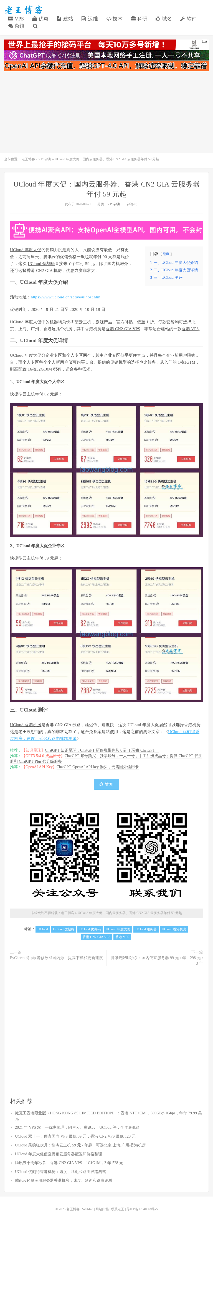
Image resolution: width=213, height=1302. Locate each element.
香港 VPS (190, 329)
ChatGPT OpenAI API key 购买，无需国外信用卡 (98, 767)
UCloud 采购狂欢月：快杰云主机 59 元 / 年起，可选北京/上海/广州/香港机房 (80, 1145)
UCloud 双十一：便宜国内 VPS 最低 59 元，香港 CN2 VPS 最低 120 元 (75, 1136)
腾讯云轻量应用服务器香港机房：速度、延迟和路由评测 (63, 1180)
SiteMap (87, 1209)
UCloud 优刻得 (41, 263)
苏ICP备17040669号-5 (142, 1209)
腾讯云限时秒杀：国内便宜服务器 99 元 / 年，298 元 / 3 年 (157, 960)
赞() (109, 784)
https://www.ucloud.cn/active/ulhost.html (66, 297)
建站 (67, 19)
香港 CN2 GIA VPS (123, 329)
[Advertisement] (106, 113)
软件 (191, 19)
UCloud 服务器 (146, 929)
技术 (117, 19)
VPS (18, 19)
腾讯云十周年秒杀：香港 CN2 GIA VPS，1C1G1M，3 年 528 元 (69, 1163)
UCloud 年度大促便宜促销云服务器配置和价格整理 (58, 1154)
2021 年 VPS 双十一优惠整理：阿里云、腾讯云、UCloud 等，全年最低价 (77, 1127)
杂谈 (19, 26)
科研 (141, 19)
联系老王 (117, 1209)
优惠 (43, 19)
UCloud (28, 282)
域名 (166, 19)
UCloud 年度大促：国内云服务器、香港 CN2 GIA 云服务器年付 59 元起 (130, 913)
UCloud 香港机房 (25, 725)
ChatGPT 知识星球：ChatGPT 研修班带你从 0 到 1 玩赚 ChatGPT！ (102, 750)
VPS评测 (44, 159)
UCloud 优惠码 (90, 929)
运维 (92, 19)
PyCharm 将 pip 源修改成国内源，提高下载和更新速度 (56, 958)
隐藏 (166, 254)
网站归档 (102, 1209)
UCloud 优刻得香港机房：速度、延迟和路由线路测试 (60, 1172)
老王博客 (23, 10)
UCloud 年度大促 (25, 250)
